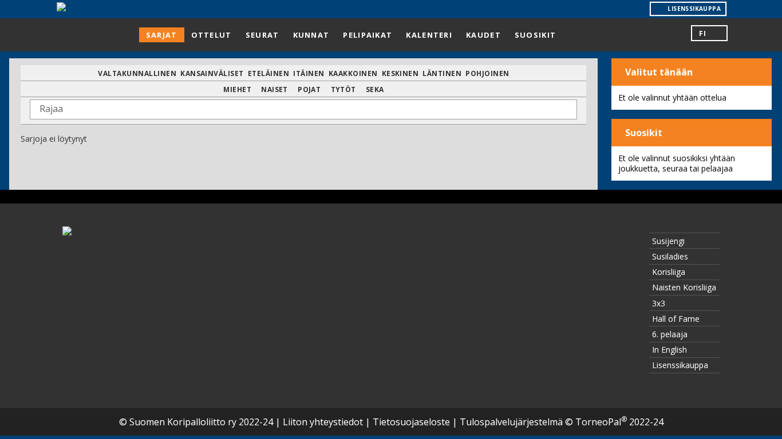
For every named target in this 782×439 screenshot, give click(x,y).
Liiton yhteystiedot (323, 422)
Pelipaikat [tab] (367, 35)
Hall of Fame (676, 318)
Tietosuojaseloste (411, 422)
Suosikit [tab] (535, 35)
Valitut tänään (658, 72)
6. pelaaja (670, 334)
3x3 (658, 303)
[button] (709, 33)
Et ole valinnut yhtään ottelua (672, 97)
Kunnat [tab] (311, 35)
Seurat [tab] (262, 35)
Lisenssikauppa (680, 365)
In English (669, 349)
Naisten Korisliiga (684, 287)
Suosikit (642, 132)
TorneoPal (601, 422)
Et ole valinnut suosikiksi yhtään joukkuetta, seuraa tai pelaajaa (676, 163)
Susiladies (670, 256)
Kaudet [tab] (483, 35)
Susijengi (668, 241)
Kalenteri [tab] (429, 35)
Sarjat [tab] (161, 35)
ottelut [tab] (211, 35)
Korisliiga (668, 271)
